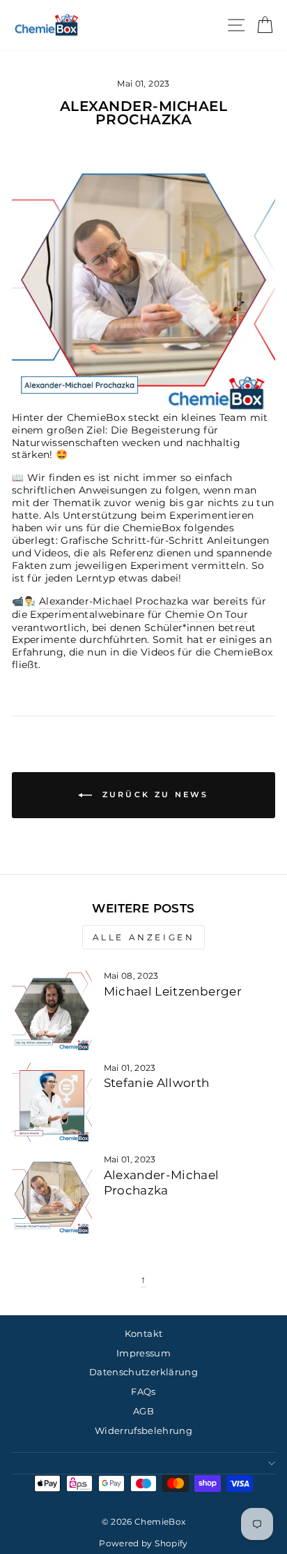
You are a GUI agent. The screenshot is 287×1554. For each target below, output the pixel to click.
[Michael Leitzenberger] (52, 1010)
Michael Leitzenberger (173, 991)
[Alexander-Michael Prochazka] (52, 1194)
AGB (143, 1411)
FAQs (143, 1391)
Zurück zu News (153, 794)
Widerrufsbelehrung (143, 1431)
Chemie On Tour (206, 614)
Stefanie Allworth (157, 1083)
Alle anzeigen (144, 937)
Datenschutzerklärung (143, 1372)
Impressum (143, 1353)
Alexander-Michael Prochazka (113, 601)
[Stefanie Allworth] (52, 1103)
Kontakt (143, 1334)
